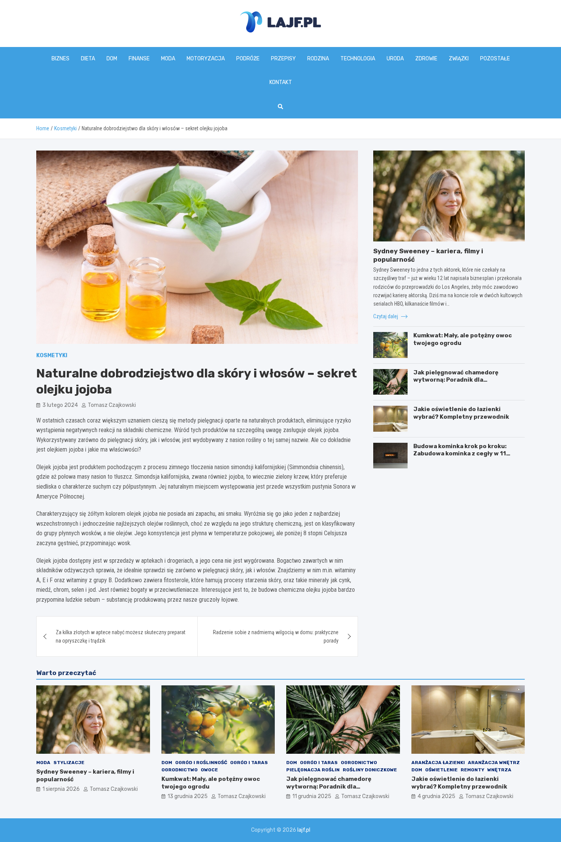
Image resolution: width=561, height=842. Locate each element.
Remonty (472, 769)
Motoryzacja (206, 58)
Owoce (209, 769)
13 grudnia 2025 (188, 796)
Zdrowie (426, 58)
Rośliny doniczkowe (370, 769)
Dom (111, 58)
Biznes (60, 58)
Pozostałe (495, 58)
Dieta (88, 58)
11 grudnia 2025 (311, 796)
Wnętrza (499, 769)
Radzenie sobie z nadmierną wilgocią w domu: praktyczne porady (276, 636)
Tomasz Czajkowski (112, 405)
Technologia (357, 58)
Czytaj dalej (386, 316)
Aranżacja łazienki (438, 762)
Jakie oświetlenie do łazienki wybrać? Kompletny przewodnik (461, 413)
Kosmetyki (51, 355)
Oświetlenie (441, 769)
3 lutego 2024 (60, 405)
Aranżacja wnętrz (494, 762)
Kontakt (280, 82)
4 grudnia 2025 (436, 796)
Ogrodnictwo (179, 769)
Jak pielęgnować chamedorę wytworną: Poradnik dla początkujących (455, 380)
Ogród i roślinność (201, 762)
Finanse (139, 58)
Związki (459, 58)
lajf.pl (303, 830)
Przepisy (283, 58)
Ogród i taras (249, 762)
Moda (168, 58)
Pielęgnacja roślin (313, 769)
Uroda (395, 58)
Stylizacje (68, 762)
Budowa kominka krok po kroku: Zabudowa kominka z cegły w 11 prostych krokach (459, 454)
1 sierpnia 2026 (61, 789)
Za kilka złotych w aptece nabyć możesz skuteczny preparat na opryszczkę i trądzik (120, 636)
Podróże (248, 58)
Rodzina (318, 58)
